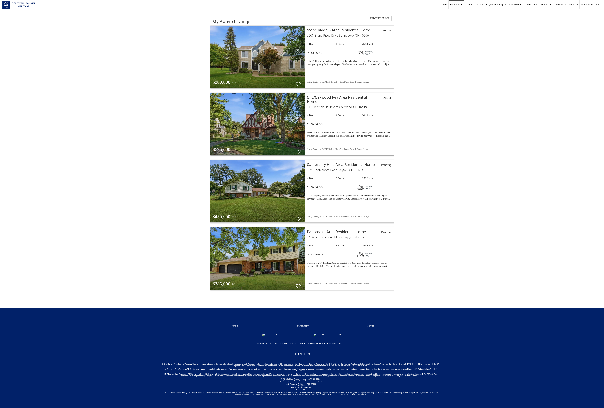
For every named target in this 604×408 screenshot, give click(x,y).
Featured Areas (475, 6)
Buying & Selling (496, 6)
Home (444, 4)
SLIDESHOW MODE (380, 18)
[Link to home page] (20, 4)
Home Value (531, 4)
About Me (545, 4)
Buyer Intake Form (590, 4)
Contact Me (560, 4)
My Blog (573, 4)
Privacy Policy (283, 343)
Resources (516, 6)
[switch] (298, 83)
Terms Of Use (264, 343)
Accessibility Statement (307, 343)
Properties (457, 6)
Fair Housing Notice (335, 343)
